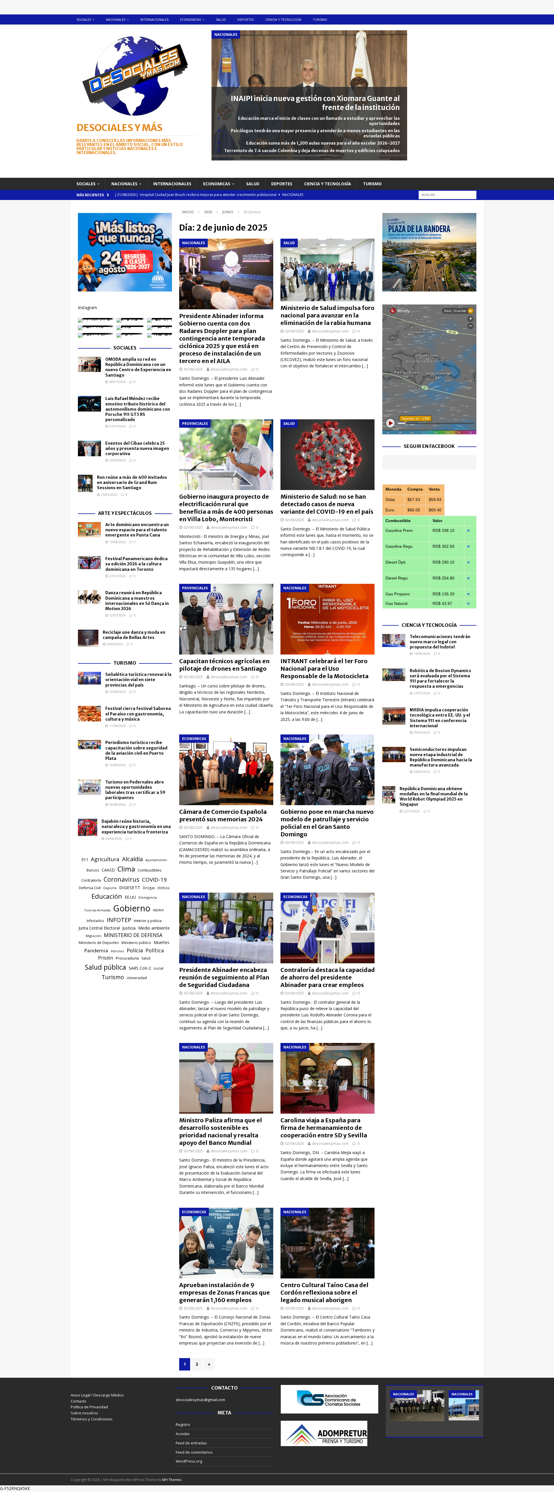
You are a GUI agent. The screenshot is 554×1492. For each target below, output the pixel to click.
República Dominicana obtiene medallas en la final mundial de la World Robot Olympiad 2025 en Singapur (434, 796)
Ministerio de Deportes (99, 942)
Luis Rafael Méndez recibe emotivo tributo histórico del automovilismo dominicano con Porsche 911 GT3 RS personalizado (137, 409)
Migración (93, 936)
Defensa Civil (90, 887)
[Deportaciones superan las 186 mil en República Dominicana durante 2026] (476, 1405)
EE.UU (130, 897)
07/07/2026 (117, 426)
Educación (106, 896)
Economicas (190, 19)
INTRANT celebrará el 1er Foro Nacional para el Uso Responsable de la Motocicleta (324, 668)
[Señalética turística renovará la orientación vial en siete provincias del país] (89, 678)
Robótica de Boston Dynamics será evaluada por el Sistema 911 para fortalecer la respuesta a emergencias (440, 678)
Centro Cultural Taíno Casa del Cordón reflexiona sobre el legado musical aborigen (324, 1292)
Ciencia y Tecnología (429, 625)
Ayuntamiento (156, 860)
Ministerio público (136, 942)
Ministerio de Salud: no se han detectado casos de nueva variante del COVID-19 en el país (326, 504)
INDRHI (158, 910)
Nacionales (115, 19)
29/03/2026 (422, 732)
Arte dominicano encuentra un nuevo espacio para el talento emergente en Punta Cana (137, 530)
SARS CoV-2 (140, 968)
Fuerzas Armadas (98, 910)
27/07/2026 (117, 576)
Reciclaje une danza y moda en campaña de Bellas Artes (134, 635)
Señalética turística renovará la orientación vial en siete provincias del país (138, 679)
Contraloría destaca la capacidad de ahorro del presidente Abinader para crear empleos (327, 977)
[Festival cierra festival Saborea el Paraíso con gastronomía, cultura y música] (89, 713)
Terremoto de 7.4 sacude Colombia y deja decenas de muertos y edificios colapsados (312, 150)
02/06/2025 (193, 369)
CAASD (108, 870)
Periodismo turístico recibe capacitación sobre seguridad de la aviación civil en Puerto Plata (136, 750)
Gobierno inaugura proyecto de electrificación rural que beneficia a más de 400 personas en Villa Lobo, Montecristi (226, 508)
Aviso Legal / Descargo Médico (97, 1395)
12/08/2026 (117, 542)
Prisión (105, 958)
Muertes (161, 942)
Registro (183, 1424)
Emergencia (147, 897)
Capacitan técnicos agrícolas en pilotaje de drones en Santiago (224, 664)
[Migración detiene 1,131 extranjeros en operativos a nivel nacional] (417, 1405)
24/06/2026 (115, 644)
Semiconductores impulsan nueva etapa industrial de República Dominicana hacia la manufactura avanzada (441, 757)
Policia (135, 950)
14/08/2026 (422, 653)
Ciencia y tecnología (283, 19)
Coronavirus (121, 879)
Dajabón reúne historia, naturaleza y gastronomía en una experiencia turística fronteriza (136, 826)
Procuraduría (127, 958)
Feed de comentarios (194, 1452)
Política (154, 950)
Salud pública (105, 967)
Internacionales (154, 19)
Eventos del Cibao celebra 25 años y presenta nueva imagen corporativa (137, 448)
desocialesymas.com (229, 369)
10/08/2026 (117, 765)
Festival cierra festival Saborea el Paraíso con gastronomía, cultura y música (138, 713)
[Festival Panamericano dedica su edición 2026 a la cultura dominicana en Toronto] (89, 562)
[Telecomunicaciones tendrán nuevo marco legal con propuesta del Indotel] (393, 640)
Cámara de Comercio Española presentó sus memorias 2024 (223, 815)
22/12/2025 (412, 811)
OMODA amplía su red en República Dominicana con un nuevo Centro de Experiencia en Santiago (138, 367)
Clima (126, 869)
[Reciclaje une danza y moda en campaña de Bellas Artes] (88, 638)
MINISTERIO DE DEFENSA (133, 935)
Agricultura (105, 859)
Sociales (83, 19)
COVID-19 (154, 879)
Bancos (93, 870)
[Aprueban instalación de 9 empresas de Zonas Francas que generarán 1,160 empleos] (226, 1243)
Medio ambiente (154, 928)
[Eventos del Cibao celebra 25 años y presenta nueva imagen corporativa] (89, 448)
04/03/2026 (422, 771)
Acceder (183, 1433)
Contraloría (91, 880)
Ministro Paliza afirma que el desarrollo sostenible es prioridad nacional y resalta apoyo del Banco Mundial (220, 1131)
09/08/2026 (117, 804)
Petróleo (117, 951)
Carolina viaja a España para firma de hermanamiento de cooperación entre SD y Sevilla (323, 1128)
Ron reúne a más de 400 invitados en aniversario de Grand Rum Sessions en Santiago (132, 482)
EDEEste (164, 888)
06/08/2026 (114, 838)
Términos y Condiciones (92, 1419)
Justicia (129, 928)
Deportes (245, 19)
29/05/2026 (117, 460)
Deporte (110, 888)
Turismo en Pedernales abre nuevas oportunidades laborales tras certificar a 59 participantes (135, 790)
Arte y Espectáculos (125, 513)
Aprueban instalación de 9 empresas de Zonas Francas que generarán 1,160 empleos (224, 1292)
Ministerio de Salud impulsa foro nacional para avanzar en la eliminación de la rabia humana (327, 315)
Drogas (149, 887)
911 (84, 859)
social (158, 968)
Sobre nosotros (84, 1413)
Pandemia (96, 950)
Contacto (78, 1401)
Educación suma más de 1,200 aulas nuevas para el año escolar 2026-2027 (323, 143)
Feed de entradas (191, 1443)
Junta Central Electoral (99, 928)
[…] (238, 404)
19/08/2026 (117, 691)
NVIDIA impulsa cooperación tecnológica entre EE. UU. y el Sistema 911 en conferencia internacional (440, 717)
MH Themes (171, 1479)
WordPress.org (189, 1461)
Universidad (137, 977)
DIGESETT (129, 887)
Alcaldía (132, 859)
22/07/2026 (117, 615)
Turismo (320, 19)
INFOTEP (119, 920)
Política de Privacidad (89, 1406)
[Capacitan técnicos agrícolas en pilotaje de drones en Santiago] (226, 619)
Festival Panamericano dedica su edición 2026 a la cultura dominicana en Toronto (136, 564)
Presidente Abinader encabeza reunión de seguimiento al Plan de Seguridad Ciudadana (224, 977)
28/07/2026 (117, 381)
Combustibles (150, 870)
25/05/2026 (109, 494)
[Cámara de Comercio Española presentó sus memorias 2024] (226, 769)
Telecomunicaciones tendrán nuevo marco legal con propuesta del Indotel (440, 642)
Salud (221, 19)
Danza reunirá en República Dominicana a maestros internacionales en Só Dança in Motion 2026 (137, 600)
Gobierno (131, 908)
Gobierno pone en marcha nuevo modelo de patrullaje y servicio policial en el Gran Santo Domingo (327, 823)
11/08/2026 (117, 725)
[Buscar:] (447, 194)
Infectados (95, 920)
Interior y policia (148, 920)
